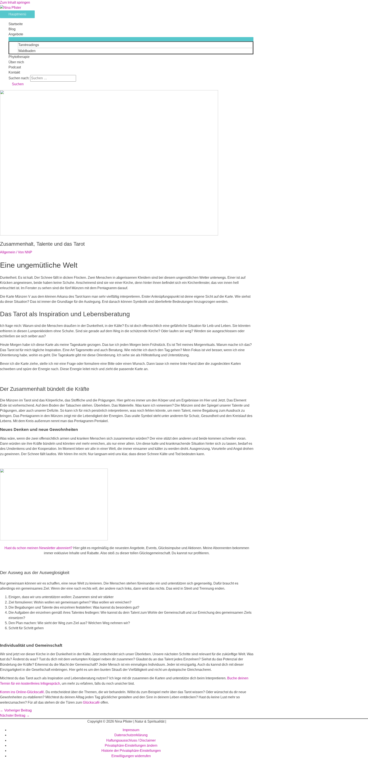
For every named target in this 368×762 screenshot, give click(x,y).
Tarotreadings (28, 45)
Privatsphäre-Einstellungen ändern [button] (131, 745)
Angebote (16, 34)
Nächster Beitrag (15, 715)
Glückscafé (91, 702)
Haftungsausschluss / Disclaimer (131, 740)
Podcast (15, 67)
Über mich (16, 62)
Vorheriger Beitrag (16, 710)
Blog (12, 29)
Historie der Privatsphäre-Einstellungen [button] (131, 750)
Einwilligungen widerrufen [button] (131, 756)
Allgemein (7, 252)
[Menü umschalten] (131, 39)
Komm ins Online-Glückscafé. (22, 692)
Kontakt (14, 72)
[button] (16, 84)
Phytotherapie (19, 57)
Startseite (16, 24)
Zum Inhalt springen (15, 2)
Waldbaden (27, 51)
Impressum (131, 730)
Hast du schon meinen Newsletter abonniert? (38, 548)
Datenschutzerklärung (131, 735)
